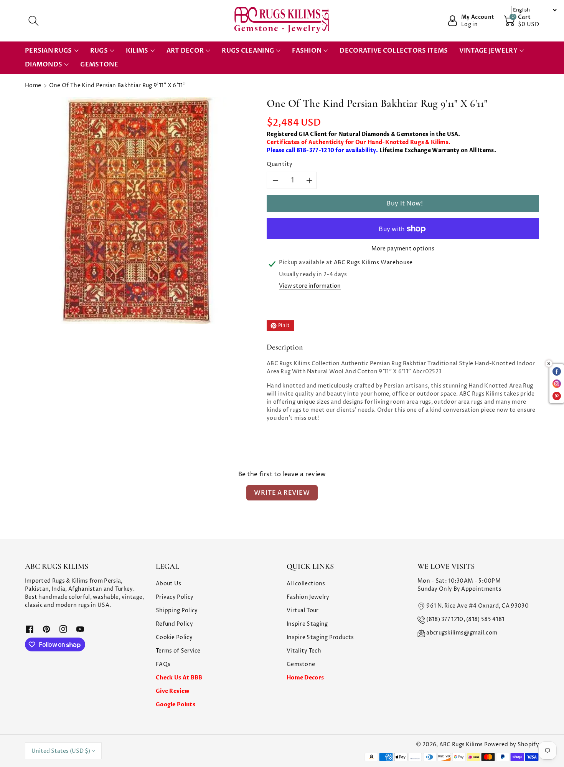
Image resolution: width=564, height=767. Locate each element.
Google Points (175, 704)
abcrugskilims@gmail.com (461, 632)
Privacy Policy (174, 597)
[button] (33, 20)
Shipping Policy (177, 610)
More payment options (403, 248)
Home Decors (305, 677)
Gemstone (301, 664)
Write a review (282, 493)
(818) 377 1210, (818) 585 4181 (465, 619)
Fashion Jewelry (308, 597)
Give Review (172, 691)
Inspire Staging (307, 624)
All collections (306, 583)
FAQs (163, 664)
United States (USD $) (60, 751)
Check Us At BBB (179, 677)
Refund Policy (174, 624)
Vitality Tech (304, 650)
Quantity (280, 164)
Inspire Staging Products (320, 637)
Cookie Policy (174, 637)
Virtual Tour (303, 610)
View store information (310, 286)
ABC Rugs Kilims (461, 744)
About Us (168, 583)
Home (33, 85)
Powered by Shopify (511, 744)
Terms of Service (178, 650)
